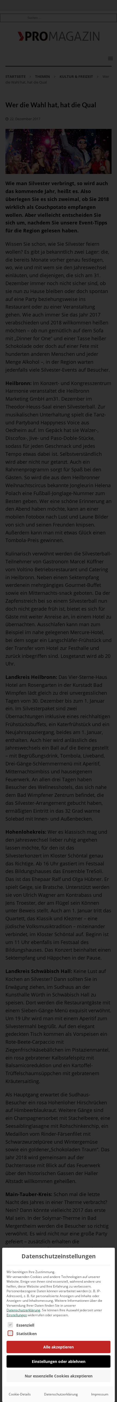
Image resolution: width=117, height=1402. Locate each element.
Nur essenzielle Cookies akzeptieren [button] (59, 1376)
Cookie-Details (20, 1394)
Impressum (99, 1394)
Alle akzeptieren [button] (58, 1347)
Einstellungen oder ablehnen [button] (58, 1361)
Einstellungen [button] (17, 1315)
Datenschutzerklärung (23, 1310)
